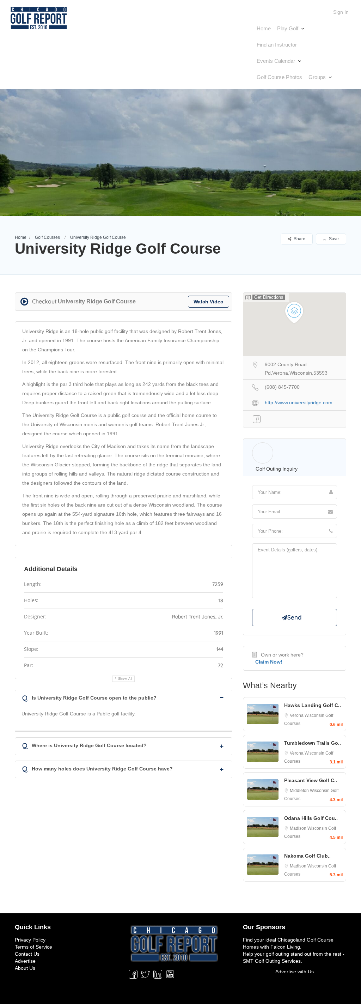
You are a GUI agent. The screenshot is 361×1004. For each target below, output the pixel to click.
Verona (297, 715)
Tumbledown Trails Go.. (312, 743)
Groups (317, 77)
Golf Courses (47, 237)
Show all (125, 679)
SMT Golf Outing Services (272, 961)
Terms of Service (33, 947)
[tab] (123, 697)
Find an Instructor (277, 45)
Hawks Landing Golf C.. (312, 705)
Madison (298, 828)
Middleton (300, 790)
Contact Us (27, 954)
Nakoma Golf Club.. (307, 856)
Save (333, 238)
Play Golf (287, 28)
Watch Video (209, 301)
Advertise (25, 961)
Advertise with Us (294, 971)
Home (264, 28)
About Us (25, 968)
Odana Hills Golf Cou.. (311, 818)
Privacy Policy (30, 940)
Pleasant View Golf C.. (310, 780)
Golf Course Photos (279, 77)
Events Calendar (276, 61)
